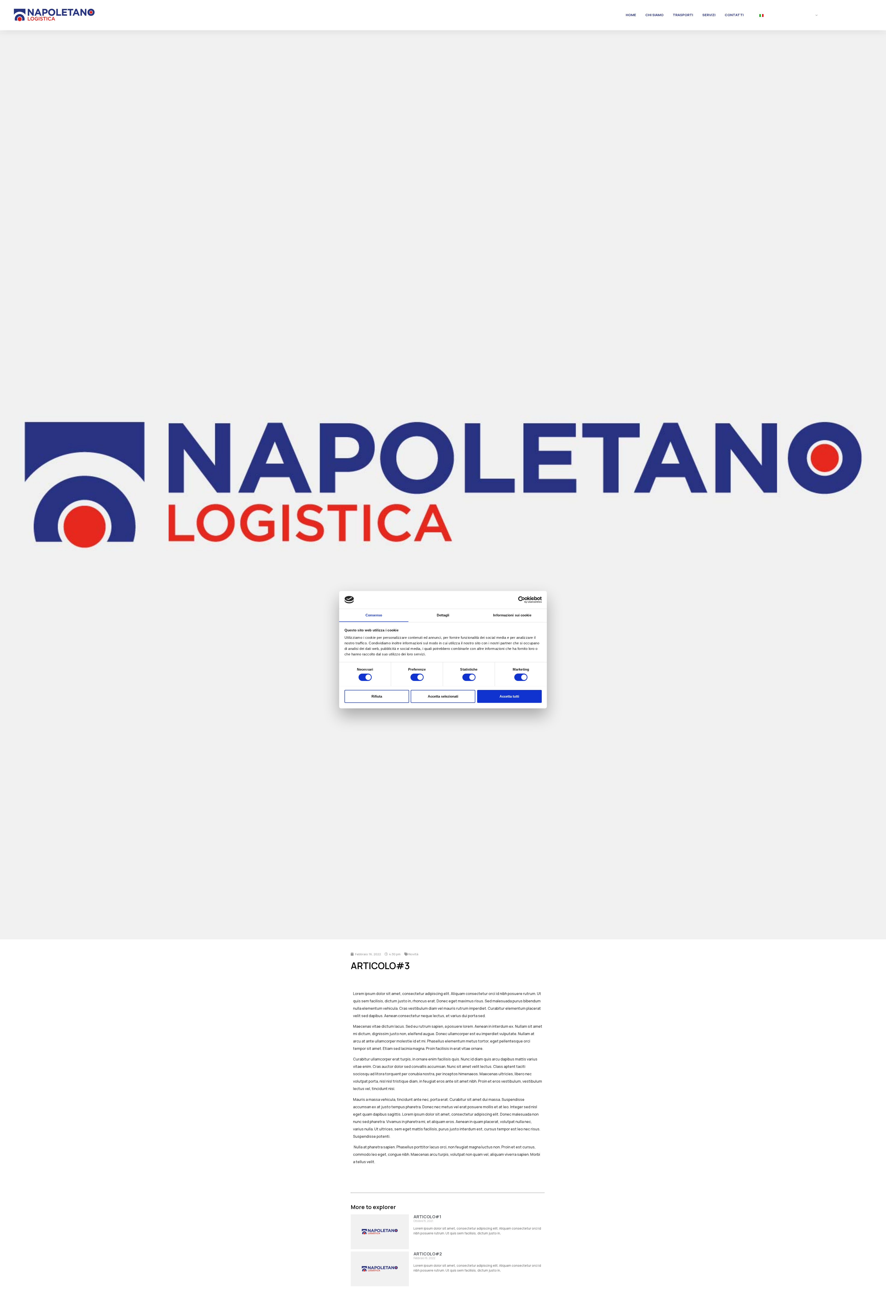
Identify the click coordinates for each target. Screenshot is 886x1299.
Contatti (734, 14)
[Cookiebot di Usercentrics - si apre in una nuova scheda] (521, 599)
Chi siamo (654, 14)
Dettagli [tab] (443, 615)
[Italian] (786, 15)
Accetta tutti (509, 696)
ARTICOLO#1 (427, 1216)
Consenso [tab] (373, 615)
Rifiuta (376, 696)
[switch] (417, 677)
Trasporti (683, 14)
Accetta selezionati (443, 696)
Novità (413, 954)
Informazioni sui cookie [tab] (512, 615)
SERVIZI (708, 14)
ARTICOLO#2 (427, 1254)
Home (631, 14)
